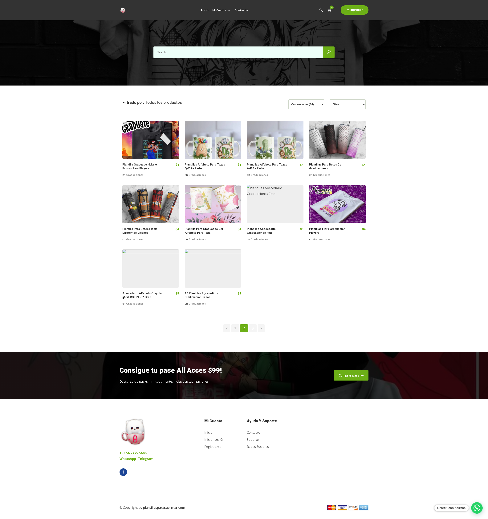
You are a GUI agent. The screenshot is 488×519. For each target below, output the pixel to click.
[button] (477, 508)
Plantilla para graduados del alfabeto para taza (204, 230)
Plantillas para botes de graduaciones (325, 166)
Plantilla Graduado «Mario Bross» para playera (139, 166)
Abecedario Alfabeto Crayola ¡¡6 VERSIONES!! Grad (142, 295)
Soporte (253, 439)
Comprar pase (349, 375)
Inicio (205, 10)
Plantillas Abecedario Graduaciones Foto (261, 230)
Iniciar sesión (214, 439)
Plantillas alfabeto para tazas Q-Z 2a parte (205, 166)
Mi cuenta (219, 10)
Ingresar (356, 10)
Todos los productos (163, 102)
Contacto (241, 10)
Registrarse (212, 446)
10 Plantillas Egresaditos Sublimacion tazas (201, 295)
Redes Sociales (258, 446)
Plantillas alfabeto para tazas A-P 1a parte (267, 166)
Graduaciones (134, 175)
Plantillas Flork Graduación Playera (327, 230)
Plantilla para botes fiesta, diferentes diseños (140, 230)
